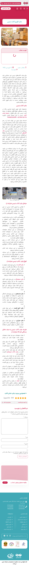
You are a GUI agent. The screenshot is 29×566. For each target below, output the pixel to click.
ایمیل (26, 443)
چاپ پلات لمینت (7, 529)
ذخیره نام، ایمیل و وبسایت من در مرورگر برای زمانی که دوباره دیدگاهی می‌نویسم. (15, 452)
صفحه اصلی (23, 517)
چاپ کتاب (19, 203)
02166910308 (22, 507)
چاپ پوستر (8, 519)
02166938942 (10, 507)
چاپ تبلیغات (23, 522)
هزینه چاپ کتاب (21, 329)
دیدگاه (26, 417)
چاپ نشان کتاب (10, 393)
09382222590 (11, 117)
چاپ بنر (9, 517)
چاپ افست (20, 265)
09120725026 (10, 505)
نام (26, 437)
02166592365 (22, 509)
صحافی (24, 524)
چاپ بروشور (8, 524)
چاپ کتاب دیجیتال (12, 352)
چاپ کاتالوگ (8, 522)
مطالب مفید (21, 68)
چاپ (18, 381)
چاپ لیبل (9, 527)
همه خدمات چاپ (22, 519)
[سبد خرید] (20, 8)
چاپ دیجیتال (19, 279)
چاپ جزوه (23, 529)
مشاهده (5, 482)
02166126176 (22, 117)
